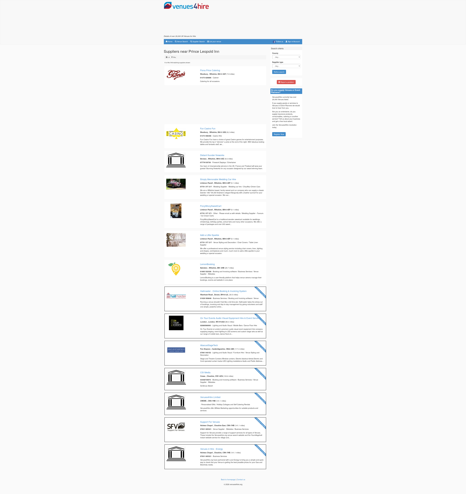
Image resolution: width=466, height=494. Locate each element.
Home (169, 41)
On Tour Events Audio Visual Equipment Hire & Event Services (230, 318)
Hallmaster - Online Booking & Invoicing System (223, 291)
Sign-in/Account (293, 41)
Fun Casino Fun (207, 128)
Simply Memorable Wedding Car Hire (218, 179)
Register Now (279, 134)
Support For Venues (210, 421)
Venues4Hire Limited (210, 397)
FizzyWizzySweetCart (210, 205)
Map (174, 57)
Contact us (241, 479)
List (168, 57)
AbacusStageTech (209, 345)
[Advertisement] (258, 18)
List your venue (215, 41)
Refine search (279, 72)
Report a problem (287, 82)
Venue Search (182, 41)
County (275, 53)
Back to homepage (228, 479)
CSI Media (205, 372)
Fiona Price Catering (210, 70)
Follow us (279, 41)
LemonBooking (207, 264)
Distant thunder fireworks (212, 155)
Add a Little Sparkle (209, 235)
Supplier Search (198, 41)
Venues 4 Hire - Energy (211, 448)
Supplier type (277, 62)
